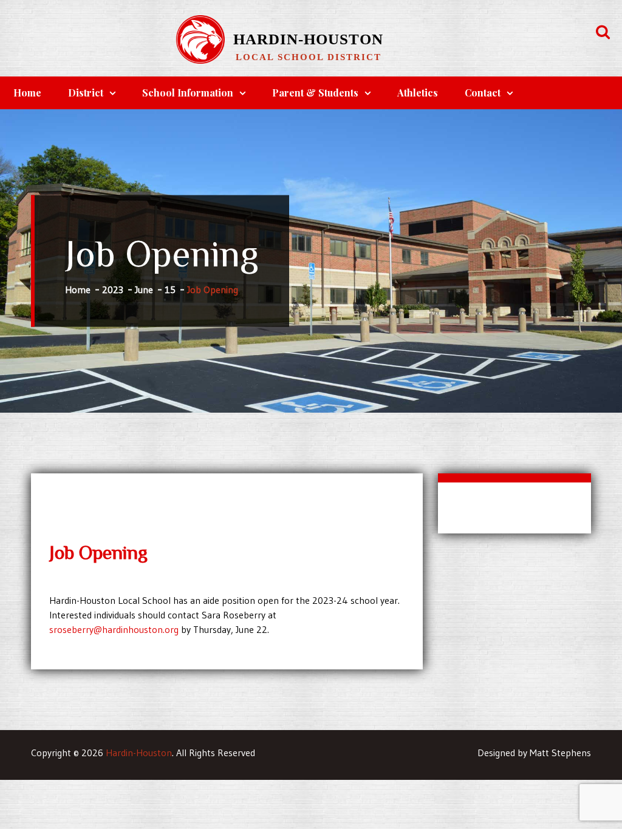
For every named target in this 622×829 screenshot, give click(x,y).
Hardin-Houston (308, 39)
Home (27, 92)
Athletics (417, 92)
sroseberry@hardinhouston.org (114, 629)
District (85, 92)
